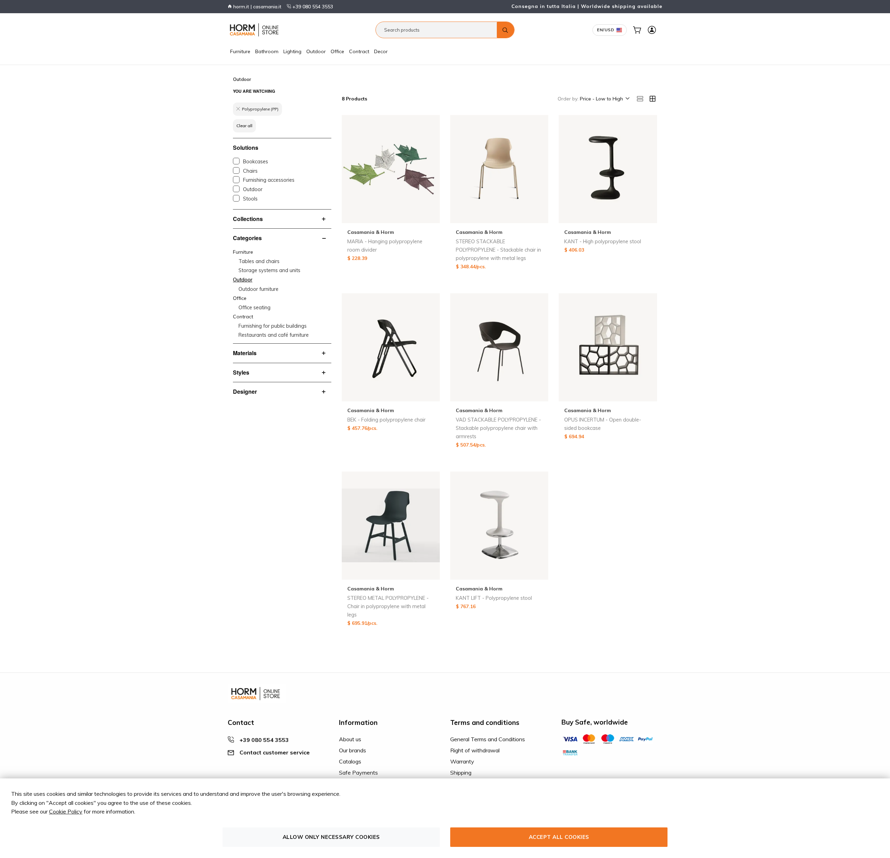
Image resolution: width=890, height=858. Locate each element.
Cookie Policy (65, 811)
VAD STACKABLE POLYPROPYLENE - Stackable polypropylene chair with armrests (498, 428)
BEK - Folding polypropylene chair (386, 420)
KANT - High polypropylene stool (602, 241)
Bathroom (266, 51)
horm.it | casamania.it (256, 6)
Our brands (352, 750)
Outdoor (316, 51)
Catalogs (350, 761)
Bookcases (255, 161)
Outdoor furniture (258, 289)
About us (350, 739)
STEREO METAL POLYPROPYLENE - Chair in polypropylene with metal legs (388, 606)
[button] (604, 99)
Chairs (250, 171)
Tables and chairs (259, 261)
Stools (250, 199)
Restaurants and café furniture (273, 335)
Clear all (244, 125)
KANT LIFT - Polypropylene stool (494, 598)
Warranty (462, 761)
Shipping (460, 772)
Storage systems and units (269, 270)
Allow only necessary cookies (331, 837)
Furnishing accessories (268, 180)
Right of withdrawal (475, 750)
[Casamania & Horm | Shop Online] (255, 30)
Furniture (240, 51)
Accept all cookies (559, 837)
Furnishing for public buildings (272, 326)
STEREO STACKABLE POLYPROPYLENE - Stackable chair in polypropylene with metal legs (498, 249)
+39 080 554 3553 (312, 6)
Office (337, 51)
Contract (359, 51)
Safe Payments (358, 772)
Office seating (254, 307)
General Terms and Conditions (487, 739)
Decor (381, 51)
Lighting (292, 51)
